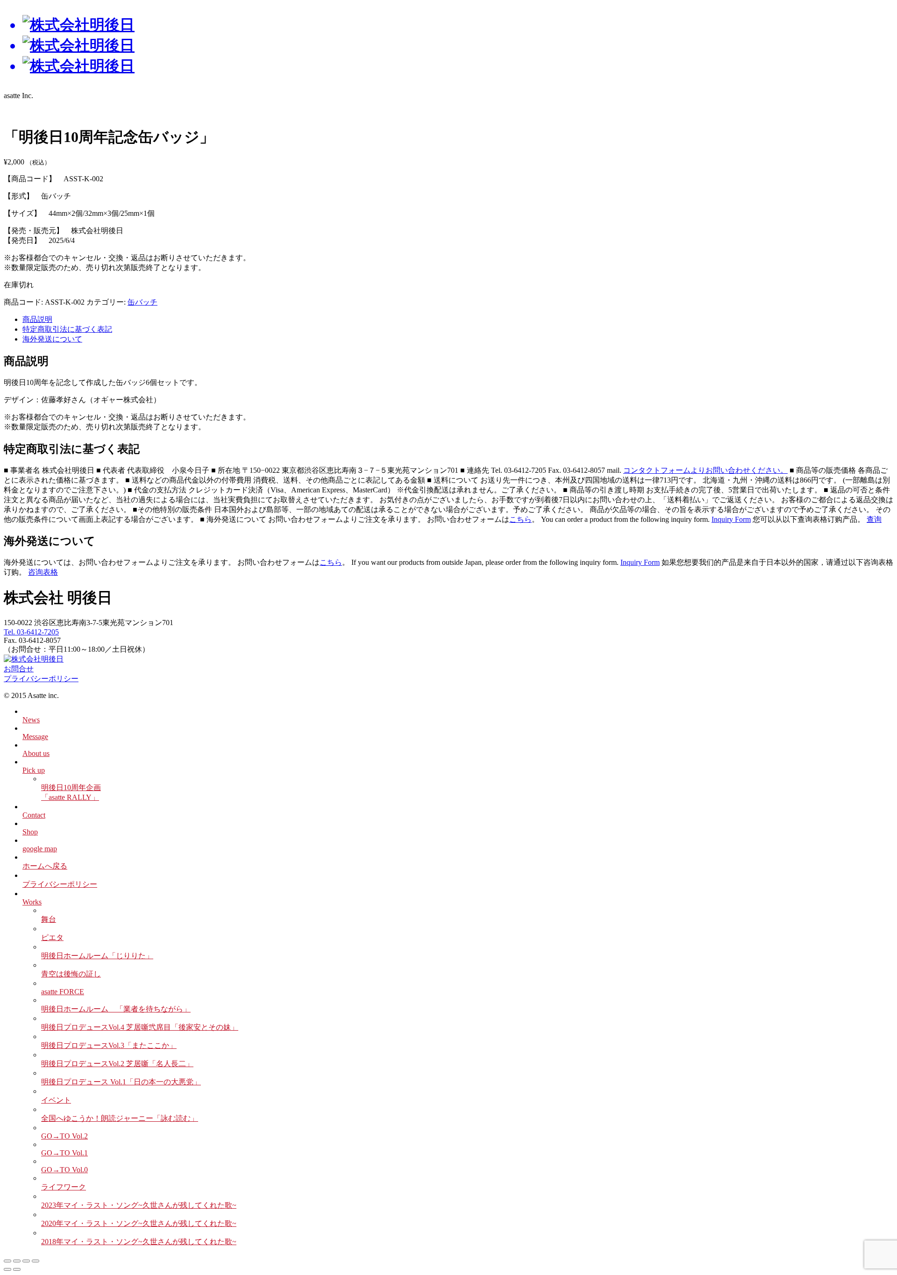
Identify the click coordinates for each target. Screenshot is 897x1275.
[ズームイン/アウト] (7, 1261)
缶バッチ (142, 302)
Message (35, 737)
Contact (33, 815)
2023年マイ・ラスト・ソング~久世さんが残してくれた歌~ (138, 1205)
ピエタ (52, 937)
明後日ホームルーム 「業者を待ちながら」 (116, 1009)
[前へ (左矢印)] (7, 1269)
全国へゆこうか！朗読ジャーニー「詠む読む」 (119, 1118)
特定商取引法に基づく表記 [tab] (67, 329)
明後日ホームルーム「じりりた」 (97, 956)
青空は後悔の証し (71, 974)
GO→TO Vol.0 (64, 1170)
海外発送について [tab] (52, 339)
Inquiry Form (731, 519)
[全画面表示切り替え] (17, 1261)
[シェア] (26, 1261)
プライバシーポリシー (41, 679)
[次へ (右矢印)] (17, 1269)
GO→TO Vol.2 (64, 1136)
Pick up (33, 770)
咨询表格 (43, 572)
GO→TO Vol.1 (64, 1153)
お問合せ (19, 669)
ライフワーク (63, 1187)
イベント (56, 1100)
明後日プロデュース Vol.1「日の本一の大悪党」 (121, 1082)
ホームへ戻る (44, 866)
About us (36, 753)
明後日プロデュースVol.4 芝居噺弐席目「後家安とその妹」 (139, 1027)
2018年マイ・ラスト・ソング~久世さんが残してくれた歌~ (138, 1242)
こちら (520, 519)
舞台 (48, 919)
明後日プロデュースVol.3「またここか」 (109, 1045)
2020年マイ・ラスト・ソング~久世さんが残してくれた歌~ (138, 1223)
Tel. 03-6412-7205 (31, 632)
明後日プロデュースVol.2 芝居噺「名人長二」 (117, 1064)
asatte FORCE (62, 992)
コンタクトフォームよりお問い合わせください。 (705, 470)
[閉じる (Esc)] (35, 1261)
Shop (30, 832)
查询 (874, 519)
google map (39, 849)
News (31, 720)
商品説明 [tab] (37, 319)
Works (32, 902)
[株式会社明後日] (448, 46)
